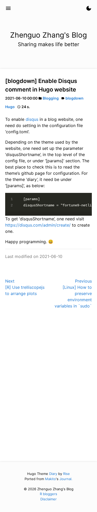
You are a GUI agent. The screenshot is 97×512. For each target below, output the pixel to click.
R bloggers (48, 494)
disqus (32, 119)
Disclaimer (48, 499)
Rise (66, 474)
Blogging (51, 98)
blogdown (74, 98)
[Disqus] (48, 384)
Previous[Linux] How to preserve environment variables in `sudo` (73, 293)
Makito (50, 479)
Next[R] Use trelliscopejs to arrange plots (24, 287)
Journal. (65, 479)
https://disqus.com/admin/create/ (38, 225)
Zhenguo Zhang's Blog (45, 8)
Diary (53, 474)
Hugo (10, 106)
